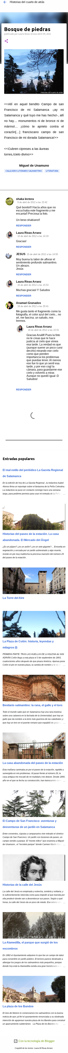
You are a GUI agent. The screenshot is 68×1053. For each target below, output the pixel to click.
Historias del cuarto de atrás (27, 2)
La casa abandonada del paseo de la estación (33, 762)
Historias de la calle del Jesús (22, 884)
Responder (23, 225)
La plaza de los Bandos (18, 1006)
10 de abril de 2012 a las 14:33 (32, 236)
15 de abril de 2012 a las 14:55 (42, 254)
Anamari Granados (28, 302)
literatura (52, 171)
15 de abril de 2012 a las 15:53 (32, 285)
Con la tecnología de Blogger (36, 1041)
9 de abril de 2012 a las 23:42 (32, 202)
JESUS (20, 254)
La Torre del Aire (13, 597)
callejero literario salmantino (24, 171)
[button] (6, 41)
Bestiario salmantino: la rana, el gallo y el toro (32, 705)
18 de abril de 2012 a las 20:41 (32, 306)
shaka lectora (25, 198)
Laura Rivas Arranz (28, 232)
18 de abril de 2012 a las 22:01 (43, 330)
